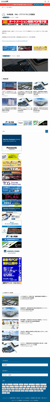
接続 (34, 388)
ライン (28, 386)
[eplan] (12, 199)
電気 (8, 393)
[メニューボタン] (48, 1)
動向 (16, 388)
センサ (4, 386)
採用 (31, 388)
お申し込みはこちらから (38, 4)
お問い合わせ (43, 398)
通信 (38, 390)
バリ (25, 386)
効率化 (13, 388)
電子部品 (4, 393)
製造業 (26, 390)
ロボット (33, 386)
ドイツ (21, 386)
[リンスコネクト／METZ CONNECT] (40, 125)
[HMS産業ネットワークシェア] (12, 220)
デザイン (11, 386)
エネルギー (16, 384)
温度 (6, 390)
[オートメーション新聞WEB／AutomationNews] (4, 1)
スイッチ (37, 384)
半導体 (20, 388)
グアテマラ (12, 17)
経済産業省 (18, 390)
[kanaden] (12, 206)
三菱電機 (38, 386)
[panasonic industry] (12, 150)
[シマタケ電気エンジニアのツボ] (40, 50)
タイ (7, 386)
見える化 (31, 390)
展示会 (27, 388)
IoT (5, 384)
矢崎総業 (16, 17)
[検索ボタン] (45, 1)
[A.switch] (12, 159)
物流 (13, 390)
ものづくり (10, 384)
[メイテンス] (12, 233)
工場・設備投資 (6, 17)
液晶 (3, 390)
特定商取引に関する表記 (35, 398)
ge (3, 384)
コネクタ (26, 384)
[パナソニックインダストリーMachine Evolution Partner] (12, 213)
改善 (41, 388)
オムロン (21, 384)
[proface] (10, 50)
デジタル (16, 386)
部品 (42, 390)
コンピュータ (31, 384)
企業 (45, 386)
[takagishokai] (12, 173)
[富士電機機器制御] (10, 125)
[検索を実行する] (46, 131)
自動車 (22, 390)
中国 (42, 386)
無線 (10, 390)
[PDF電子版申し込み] (25, 25)
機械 (44, 388)
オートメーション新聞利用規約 (9, 398)
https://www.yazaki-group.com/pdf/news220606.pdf (14, 41)
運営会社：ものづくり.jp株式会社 (23, 398)
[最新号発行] (12, 284)
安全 (24, 388)
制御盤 (8, 388)
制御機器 (4, 388)
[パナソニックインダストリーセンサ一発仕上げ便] (25, 125)
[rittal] (25, 50)
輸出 (35, 390)
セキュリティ (43, 384)
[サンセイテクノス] (12, 227)
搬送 (38, 388)
